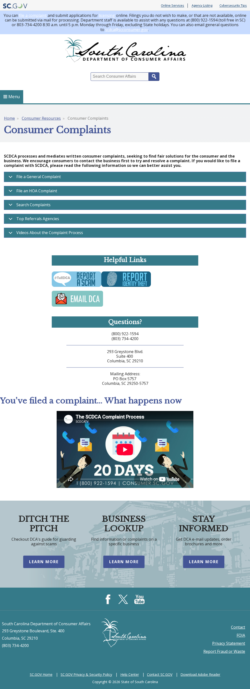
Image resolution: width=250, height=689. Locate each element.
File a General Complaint (38, 176)
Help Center (129, 674)
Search (154, 76)
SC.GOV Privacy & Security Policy (86, 674)
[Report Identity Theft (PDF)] (126, 286)
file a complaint (33, 15)
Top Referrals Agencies (37, 218)
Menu (14, 96)
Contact (238, 627)
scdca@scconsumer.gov (126, 29)
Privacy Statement (228, 643)
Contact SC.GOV (159, 674)
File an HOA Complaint (36, 191)
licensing (107, 15)
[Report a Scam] (76, 286)
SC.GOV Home (41, 674)
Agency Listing (202, 5)
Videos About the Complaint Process (49, 232)
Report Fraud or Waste (224, 651)
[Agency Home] (125, 51)
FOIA (241, 635)
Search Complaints (33, 204)
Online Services (172, 5)
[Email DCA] (77, 306)
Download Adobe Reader (200, 674)
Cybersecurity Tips (233, 5)
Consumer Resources (41, 118)
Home (9, 118)
